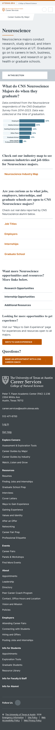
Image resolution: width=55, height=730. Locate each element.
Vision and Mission (12, 604)
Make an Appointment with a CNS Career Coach (23, 360)
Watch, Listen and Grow (15, 462)
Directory (7, 587)
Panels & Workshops (13, 556)
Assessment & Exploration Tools (19, 445)
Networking (8, 526)
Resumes (7, 475)
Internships (11, 243)
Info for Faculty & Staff (14, 678)
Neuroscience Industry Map (21, 174)
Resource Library (11, 670)
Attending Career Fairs (14, 623)
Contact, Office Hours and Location (21, 598)
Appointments (9, 576)
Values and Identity (12, 515)
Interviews (7, 492)
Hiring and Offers (11, 634)
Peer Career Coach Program (17, 592)
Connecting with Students (16, 628)
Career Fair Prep (11, 532)
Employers (11, 233)
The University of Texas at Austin (20, 714)
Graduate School (15, 254)
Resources (8, 470)
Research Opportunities (19, 288)
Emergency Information (13, 717)
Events (6, 545)
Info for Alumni (10, 686)
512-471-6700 (9, 416)
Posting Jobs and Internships (17, 640)
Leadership (8, 581)
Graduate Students (12, 664)
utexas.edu (8, 3)
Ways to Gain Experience (18, 342)
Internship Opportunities (20, 296)
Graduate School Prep (14, 487)
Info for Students (11, 648)
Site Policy (32, 717)
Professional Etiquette (14, 537)
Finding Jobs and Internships (17, 481)
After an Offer (9, 520)
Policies (6, 609)
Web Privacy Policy (32, 720)
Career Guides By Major (18, 17)
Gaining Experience (12, 509)
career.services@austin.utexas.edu (20, 408)
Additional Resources (18, 305)
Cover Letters (9, 498)
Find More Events (11, 562)
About (5, 570)
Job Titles (11, 223)
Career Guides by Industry (16, 456)
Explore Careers (11, 439)
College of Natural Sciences (27, 3)
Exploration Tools (11, 659)
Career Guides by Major (15, 451)
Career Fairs (8, 551)
